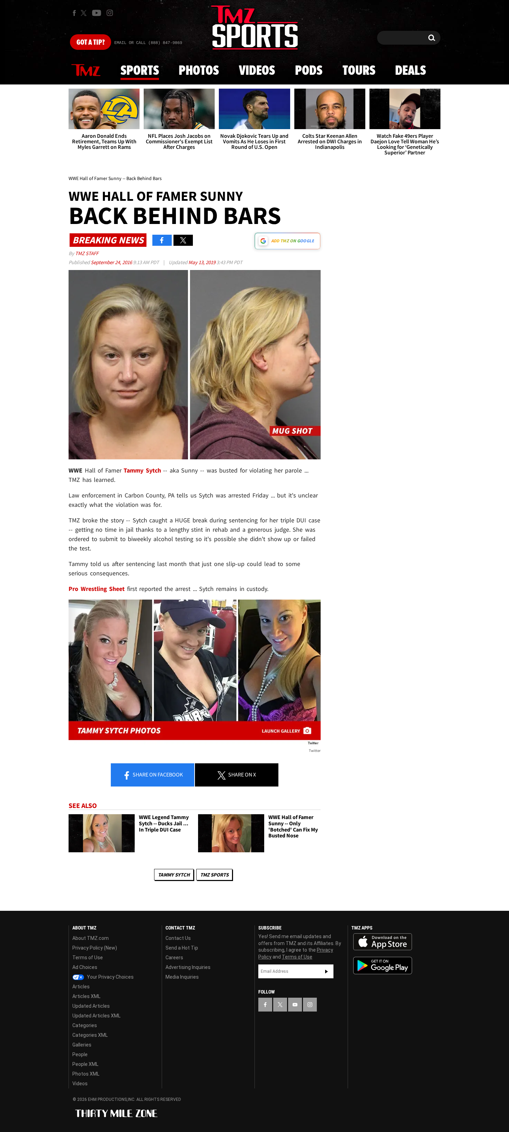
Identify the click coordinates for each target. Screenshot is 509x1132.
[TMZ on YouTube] (295, 1005)
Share (157, 774)
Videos (257, 71)
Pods (308, 71)
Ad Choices (84, 967)
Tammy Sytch (174, 874)
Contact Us (178, 938)
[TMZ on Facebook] (74, 13)
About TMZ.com (90, 938)
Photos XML (85, 1074)
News (86, 70)
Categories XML (90, 1035)
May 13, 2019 (202, 262)
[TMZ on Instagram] (110, 13)
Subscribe (326, 971)
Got (91, 42)
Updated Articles (91, 1006)
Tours (358, 71)
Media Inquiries (182, 977)
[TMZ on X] (84, 13)
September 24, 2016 (112, 262)
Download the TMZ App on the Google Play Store (382, 965)
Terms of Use (87, 957)
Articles (81, 986)
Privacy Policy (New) (94, 948)
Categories (84, 1025)
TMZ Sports (214, 874)
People (80, 1054)
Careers (174, 957)
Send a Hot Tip (182, 948)
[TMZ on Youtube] (96, 12)
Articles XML (86, 996)
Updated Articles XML (96, 1015)
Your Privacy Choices (110, 977)
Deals (410, 71)
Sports (139, 71)
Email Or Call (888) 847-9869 (148, 43)
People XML (85, 1064)
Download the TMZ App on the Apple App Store (382, 942)
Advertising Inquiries (188, 967)
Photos (199, 71)
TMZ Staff (86, 253)
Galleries (81, 1045)
